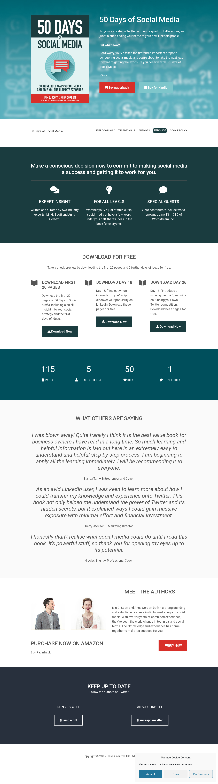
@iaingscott (68, 720)
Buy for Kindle (157, 87)
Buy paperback (118, 87)
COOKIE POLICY (178, 130)
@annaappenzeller (150, 720)
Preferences (201, 774)
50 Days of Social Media (47, 131)
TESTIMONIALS (126, 130)
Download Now (61, 331)
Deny (176, 774)
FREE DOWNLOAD (105, 130)
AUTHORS (144, 130)
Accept (150, 774)
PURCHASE (160, 130)
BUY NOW (175, 645)
